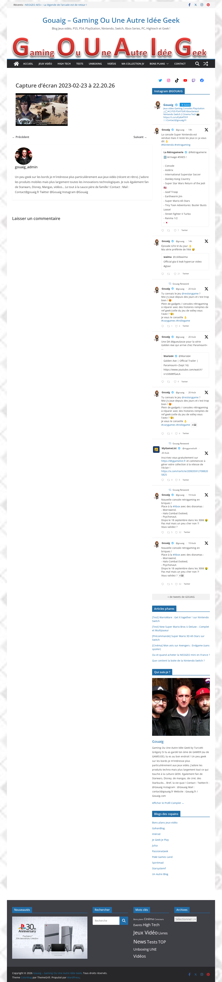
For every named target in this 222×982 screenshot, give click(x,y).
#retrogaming (182, 144)
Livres (163, 933)
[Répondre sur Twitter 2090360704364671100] (163, 480)
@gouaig (180, 129)
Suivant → (140, 137)
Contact (180, 63)
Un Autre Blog (160, 874)
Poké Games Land (162, 857)
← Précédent (20, 137)
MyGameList (169, 448)
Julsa (155, 845)
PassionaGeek (160, 851)
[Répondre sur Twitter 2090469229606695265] (163, 326)
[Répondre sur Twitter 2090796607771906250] (163, 274)
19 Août (192, 494)
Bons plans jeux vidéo (164, 822)
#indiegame (183, 320)
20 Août (192, 288)
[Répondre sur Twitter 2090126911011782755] (163, 532)
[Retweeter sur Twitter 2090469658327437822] (169, 381)
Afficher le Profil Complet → (168, 803)
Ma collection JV (133, 63)
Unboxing (95, 63)
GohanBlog (158, 828)
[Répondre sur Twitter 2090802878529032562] (163, 230)
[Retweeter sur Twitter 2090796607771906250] (169, 274)
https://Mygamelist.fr (173, 461)
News (139, 941)
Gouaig (166, 129)
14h (190, 129)
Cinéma (149, 919)
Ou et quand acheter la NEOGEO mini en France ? (181, 654)
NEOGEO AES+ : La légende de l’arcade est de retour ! (56, 4)
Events (137, 925)
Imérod (156, 834)
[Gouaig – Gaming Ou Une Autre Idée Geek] (16, 64)
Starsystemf (159, 868)
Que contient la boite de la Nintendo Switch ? (178, 660)
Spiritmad (158, 862)
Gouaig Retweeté (181, 283)
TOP (162, 942)
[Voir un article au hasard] (206, 64)
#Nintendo (167, 144)
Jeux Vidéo (45, 63)
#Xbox (176, 506)
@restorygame (190, 293)
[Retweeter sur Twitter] (170, 283)
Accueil (28, 63)
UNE (153, 949)
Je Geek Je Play (160, 839)
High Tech (64, 63)
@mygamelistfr (189, 448)
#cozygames (168, 320)
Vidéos (111, 63)
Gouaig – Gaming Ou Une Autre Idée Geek (111, 20)
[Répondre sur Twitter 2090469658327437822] (163, 381)
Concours (159, 919)
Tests (79, 63)
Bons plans (157, 63)
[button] (167, 63)
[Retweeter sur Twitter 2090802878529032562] (169, 230)
